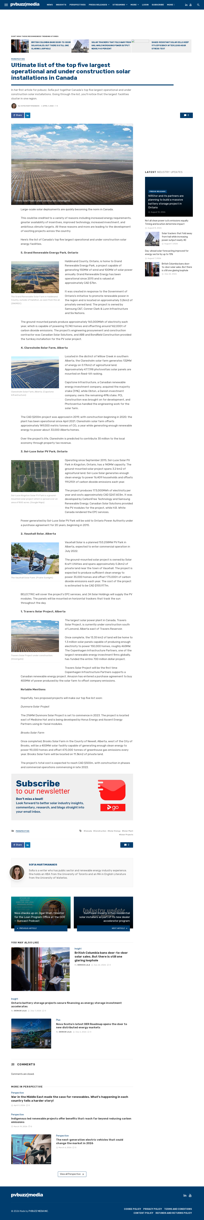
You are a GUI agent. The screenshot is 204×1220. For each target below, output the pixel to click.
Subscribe (158, 4)
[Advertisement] (102, 23)
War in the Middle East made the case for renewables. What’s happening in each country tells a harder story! (69, 1098)
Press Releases (98, 4)
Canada (88, 831)
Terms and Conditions (178, 1209)
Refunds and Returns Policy (174, 1213)
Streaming (119, 4)
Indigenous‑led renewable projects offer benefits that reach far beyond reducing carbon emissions (71, 1120)
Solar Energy (115, 831)
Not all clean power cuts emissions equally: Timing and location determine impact (167, 222)
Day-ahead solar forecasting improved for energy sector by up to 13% (167, 253)
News (50, 4)
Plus (58, 1020)
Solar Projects (126, 834)
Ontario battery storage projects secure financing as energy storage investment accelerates (66, 1004)
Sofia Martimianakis (30, 106)
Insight (78, 948)
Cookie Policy (132, 1209)
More (134, 4)
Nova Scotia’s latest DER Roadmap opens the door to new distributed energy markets (91, 1025)
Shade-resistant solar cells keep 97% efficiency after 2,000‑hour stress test (170, 45)
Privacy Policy (152, 1209)
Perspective (18, 59)
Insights (61, 4)
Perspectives (77, 4)
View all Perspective (70, 1174)
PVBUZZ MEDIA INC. (38, 1211)
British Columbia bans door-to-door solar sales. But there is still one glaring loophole (51, 45)
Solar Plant (128, 831)
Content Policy (143, 1213)
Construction (100, 831)
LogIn (145, 4)
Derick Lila (83, 965)
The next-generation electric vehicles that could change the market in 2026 (89, 1141)
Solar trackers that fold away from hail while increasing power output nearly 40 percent (111, 45)
